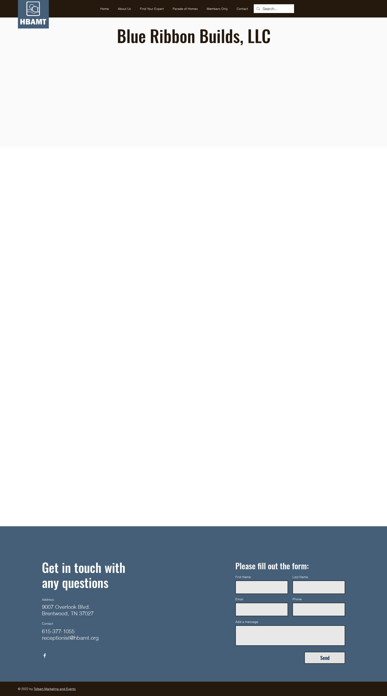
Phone (297, 599)
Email (239, 599)
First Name (243, 577)
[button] (151, 8)
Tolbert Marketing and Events (55, 689)
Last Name (300, 577)
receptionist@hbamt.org (70, 638)
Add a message (246, 621)
